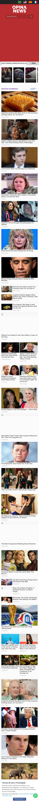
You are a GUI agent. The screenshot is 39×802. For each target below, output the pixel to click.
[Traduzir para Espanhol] (30, 2)
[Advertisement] (19, 41)
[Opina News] (19, 9)
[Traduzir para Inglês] (25, 2)
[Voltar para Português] (20, 2)
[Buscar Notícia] (31, 16)
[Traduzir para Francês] (36, 2)
